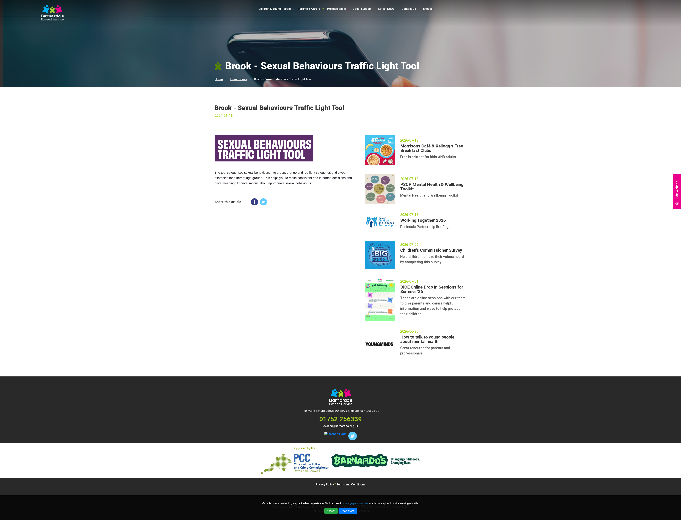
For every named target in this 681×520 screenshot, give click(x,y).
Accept (331, 511)
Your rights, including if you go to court (286, 23)
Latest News (386, 8)
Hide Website (677, 190)
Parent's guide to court (318, 49)
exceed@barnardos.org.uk (340, 426)
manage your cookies (356, 503)
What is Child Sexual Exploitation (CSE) (324, 23)
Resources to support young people (352, 23)
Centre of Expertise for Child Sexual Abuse (352, 43)
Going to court (273, 33)
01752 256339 (340, 419)
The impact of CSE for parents (323, 33)
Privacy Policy (325, 484)
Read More (348, 511)
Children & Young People (274, 8)
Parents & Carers (309, 8)
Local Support (362, 8)
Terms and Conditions (351, 484)
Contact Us (409, 8)
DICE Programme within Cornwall (355, 33)
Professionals (336, 8)
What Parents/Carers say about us (324, 59)
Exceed (428, 8)
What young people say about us (285, 41)
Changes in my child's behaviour (324, 41)
